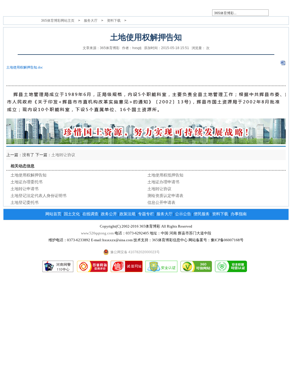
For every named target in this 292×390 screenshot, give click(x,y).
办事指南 (239, 214)
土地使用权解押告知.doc (24, 67)
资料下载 (114, 21)
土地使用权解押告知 (28, 175)
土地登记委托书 (24, 202)
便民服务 (202, 214)
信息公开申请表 (161, 202)
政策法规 (127, 214)
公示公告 (183, 214)
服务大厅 (91, 21)
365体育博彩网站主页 (57, 21)
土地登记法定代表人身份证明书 (38, 196)
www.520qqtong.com (97, 233)
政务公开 (109, 214)
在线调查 (90, 214)
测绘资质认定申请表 (165, 196)
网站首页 (53, 214)
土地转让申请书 (24, 189)
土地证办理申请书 (163, 182)
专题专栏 (146, 214)
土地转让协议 (63, 155)
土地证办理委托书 (26, 182)
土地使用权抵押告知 (165, 175)
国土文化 (72, 214)
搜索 (279, 13)
